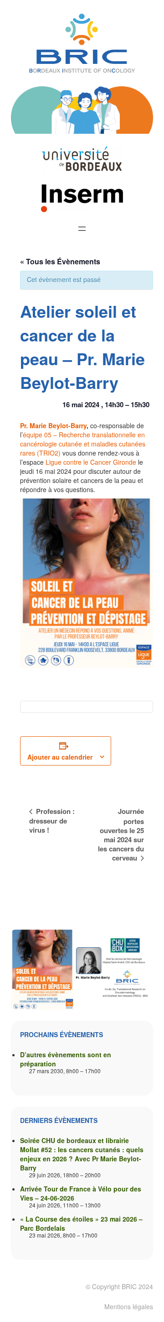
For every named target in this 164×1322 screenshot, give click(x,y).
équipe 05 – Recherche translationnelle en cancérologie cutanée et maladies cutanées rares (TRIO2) (82, 443)
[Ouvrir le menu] (82, 228)
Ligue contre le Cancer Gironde (91, 462)
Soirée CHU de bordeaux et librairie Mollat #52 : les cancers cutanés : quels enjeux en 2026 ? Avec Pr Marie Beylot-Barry (82, 1154)
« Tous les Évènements (60, 261)
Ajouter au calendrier (59, 756)
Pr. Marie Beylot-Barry (53, 425)
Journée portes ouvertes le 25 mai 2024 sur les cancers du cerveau (121, 834)
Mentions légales (128, 1306)
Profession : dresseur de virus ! (52, 820)
